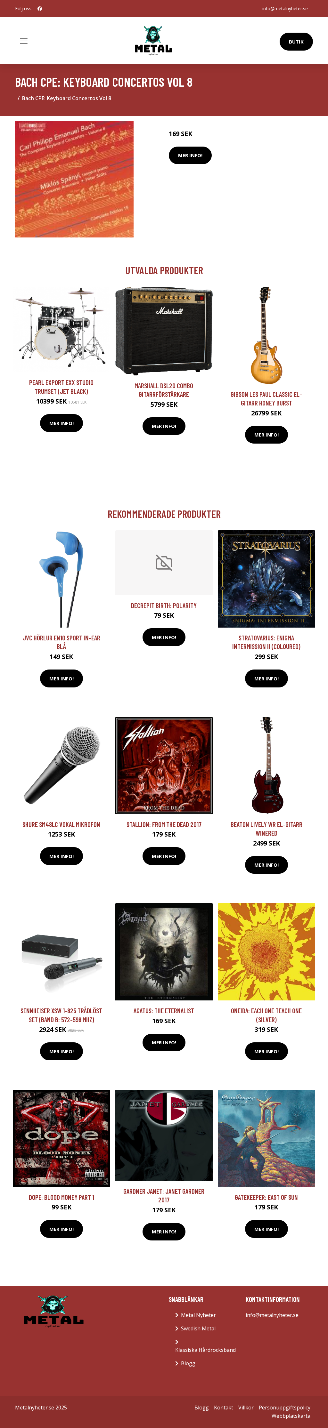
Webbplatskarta (291, 1415)
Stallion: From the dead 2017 (164, 824)
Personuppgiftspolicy (284, 1407)
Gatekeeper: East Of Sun (266, 1197)
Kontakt (223, 1407)
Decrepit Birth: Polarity (164, 605)
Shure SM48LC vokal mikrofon (61, 824)
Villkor (246, 1407)
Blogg (188, 1363)
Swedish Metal (198, 1328)
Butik (296, 41)
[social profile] (40, 9)
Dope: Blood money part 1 (61, 1197)
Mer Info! (190, 155)
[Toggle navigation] (23, 41)
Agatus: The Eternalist (164, 1011)
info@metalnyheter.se (285, 8)
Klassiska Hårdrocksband (205, 1349)
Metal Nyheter (198, 1315)
